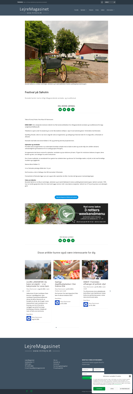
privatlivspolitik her (118, 384)
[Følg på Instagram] (31, 391)
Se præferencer (124, 388)
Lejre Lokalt (62, 291)
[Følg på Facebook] (27, 391)
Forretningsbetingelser (60, 366)
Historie (91, 10)
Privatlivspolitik (58, 368)
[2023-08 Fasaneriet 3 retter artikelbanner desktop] (66, 224)
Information (110, 10)
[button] (130, 376)
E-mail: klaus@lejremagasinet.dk (35, 368)
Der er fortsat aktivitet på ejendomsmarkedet (35, 2)
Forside (76, 10)
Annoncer (56, 364)
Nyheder (83, 10)
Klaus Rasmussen (31, 289)
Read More (29, 314)
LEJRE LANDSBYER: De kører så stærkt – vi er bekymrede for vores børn (37, 284)
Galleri (102, 10)
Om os (55, 360)
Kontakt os (56, 362)
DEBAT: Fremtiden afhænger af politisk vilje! (94, 283)
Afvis (112, 388)
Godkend (99, 388)
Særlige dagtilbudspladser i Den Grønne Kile (65, 284)
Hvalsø (57, 291)
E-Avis (97, 10)
